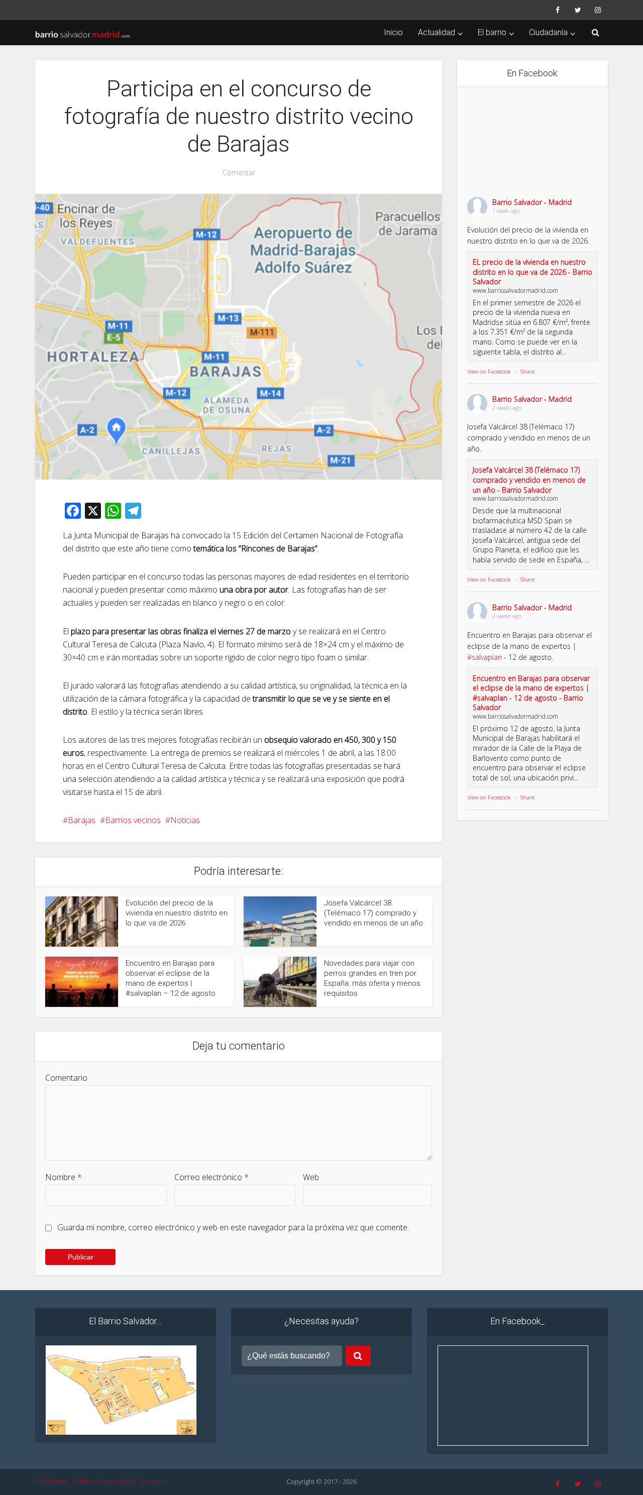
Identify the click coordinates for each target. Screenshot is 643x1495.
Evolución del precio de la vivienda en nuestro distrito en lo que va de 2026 (177, 913)
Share (527, 371)
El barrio (492, 32)
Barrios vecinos (133, 820)
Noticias (185, 820)
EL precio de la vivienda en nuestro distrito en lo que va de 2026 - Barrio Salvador (532, 271)
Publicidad (51, 1480)
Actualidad (436, 32)
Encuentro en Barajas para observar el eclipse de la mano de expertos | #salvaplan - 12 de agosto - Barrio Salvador (531, 693)
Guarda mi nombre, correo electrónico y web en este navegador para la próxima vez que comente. (233, 1227)
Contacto (154, 1480)
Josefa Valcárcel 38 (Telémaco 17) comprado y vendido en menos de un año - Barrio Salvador (529, 479)
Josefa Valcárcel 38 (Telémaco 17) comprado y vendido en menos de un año (373, 913)
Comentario (66, 1077)
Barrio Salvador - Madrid (532, 202)
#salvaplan (484, 657)
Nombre (63, 1177)
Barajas (81, 820)
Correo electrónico (211, 1177)
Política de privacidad (104, 1480)
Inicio (393, 32)
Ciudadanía (548, 32)
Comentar (239, 172)
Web (311, 1177)
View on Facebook (489, 371)
